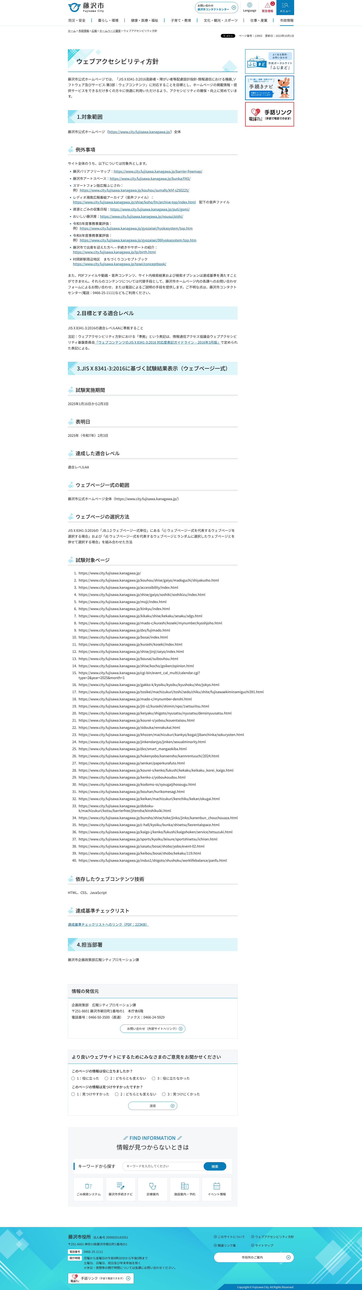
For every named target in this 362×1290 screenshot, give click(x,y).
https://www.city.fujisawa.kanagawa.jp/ (139, 131)
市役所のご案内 (252, 1257)
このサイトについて (231, 1236)
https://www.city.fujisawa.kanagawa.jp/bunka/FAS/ (150, 178)
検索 (215, 1166)
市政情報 (83, 31)
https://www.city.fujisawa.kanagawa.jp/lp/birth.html (114, 251)
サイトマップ (264, 1245)
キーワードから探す (96, 1166)
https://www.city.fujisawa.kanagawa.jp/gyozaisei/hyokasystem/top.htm (136, 228)
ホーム (72, 31)
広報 (94, 31)
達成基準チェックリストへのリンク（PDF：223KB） (108, 924)
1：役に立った (88, 1078)
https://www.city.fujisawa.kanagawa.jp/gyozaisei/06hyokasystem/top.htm (138, 240)
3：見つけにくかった (184, 1093)
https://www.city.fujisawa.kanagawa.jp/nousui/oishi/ (141, 216)
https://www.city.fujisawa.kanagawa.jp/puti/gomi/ (150, 209)
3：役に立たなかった (173, 1078)
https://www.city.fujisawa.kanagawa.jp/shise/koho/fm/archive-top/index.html (134, 201)
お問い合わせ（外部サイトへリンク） (152, 1028)
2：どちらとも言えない (128, 1078)
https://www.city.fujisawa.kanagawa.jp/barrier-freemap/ (158, 171)
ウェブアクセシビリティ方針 (274, 1236)
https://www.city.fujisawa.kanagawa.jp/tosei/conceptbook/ (119, 263)
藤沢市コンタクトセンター (213, 7)
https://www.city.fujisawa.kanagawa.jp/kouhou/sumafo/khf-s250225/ (134, 190)
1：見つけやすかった (93, 1093)
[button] (249, 7)
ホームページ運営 (110, 31)
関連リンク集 (227, 1245)
